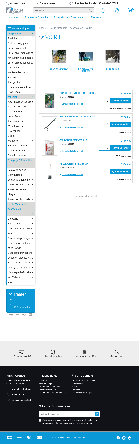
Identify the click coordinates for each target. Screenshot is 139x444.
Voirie (11, 135)
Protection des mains (19, 184)
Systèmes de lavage (19, 262)
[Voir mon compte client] (104, 10)
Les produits (14, 33)
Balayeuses (14, 130)
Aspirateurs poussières (20, 101)
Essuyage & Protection (20, 160)
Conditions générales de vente (52, 393)
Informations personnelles (83, 380)
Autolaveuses (15, 121)
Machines (13, 96)
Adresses (76, 390)
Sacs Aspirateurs (17, 155)
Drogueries (14, 91)
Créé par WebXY (78, 438)
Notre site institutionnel (21, 389)
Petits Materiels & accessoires (18, 206)
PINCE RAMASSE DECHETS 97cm (77, 116)
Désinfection (14, 67)
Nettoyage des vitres (19, 267)
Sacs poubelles (16, 223)
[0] (130, 11)
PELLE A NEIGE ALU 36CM (73, 163)
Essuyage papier (17, 169)
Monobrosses (15, 126)
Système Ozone (16, 150)
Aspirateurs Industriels (20, 106)
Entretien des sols (17, 48)
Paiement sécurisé (47, 390)
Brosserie (13, 218)
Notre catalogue (20, 28)
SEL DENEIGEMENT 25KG (73, 140)
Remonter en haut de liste (86, 196)
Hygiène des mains (18, 72)
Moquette (13, 140)
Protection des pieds (19, 199)
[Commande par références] (117, 10)
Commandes (77, 384)
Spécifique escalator (19, 145)
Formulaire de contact (20, 400)
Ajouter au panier (120, 100)
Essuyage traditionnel (19, 179)
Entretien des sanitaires (20, 62)
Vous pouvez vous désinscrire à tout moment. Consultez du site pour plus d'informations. (69, 422)
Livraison (43, 380)
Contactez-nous (47, 3)
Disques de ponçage (19, 238)
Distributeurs (15, 174)
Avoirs (74, 386)
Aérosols (12, 77)
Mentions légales (47, 384)
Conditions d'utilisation (49, 386)
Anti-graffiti (14, 82)
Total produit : (13, 300)
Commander (23, 307)
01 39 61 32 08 (17, 394)
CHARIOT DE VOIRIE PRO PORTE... (78, 93)
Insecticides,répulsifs (19, 87)
